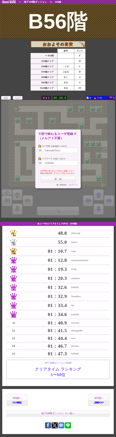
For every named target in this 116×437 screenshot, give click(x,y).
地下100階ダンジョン (35, 2)
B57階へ (98, 398)
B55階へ (17, 398)
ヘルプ (18, 98)
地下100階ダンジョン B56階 (58, 369)
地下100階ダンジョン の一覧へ (58, 413)
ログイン (73, 184)
